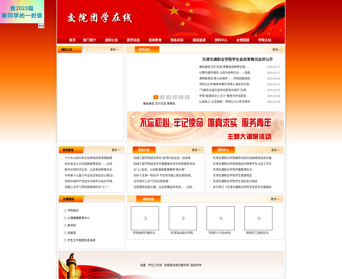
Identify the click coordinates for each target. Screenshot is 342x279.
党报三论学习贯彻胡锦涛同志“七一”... (88, 187)
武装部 (71, 233)
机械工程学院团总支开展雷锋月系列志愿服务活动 (164, 164)
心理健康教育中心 (78, 218)
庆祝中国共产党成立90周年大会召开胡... (89, 181)
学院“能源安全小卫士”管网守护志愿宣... (223, 96)
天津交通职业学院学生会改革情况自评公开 (237, 59)
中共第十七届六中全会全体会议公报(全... (90, 175)
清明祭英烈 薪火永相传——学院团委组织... (225, 78)
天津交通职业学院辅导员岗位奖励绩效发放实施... (243, 158)
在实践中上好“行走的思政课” (151, 181)
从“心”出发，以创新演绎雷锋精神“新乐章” (160, 169)
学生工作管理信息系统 (81, 240)
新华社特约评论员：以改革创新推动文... (89, 169)
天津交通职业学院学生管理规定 (232, 175)
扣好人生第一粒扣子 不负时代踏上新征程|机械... (163, 175)
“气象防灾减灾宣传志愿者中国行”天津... (223, 90)
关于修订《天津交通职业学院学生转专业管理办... (243, 187)
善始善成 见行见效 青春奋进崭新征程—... (224, 67)
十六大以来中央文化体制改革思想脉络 (88, 158)
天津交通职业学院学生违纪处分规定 (235, 181)
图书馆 (71, 225)
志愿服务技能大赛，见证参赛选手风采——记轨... (164, 187)
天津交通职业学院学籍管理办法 (232, 169)
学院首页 (73, 210)
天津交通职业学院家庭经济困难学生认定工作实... (243, 164)
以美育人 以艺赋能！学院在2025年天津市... (225, 101)
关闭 (41, 26)
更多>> (114, 49)
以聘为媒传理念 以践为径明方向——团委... (225, 72)
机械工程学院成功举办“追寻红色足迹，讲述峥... (163, 158)
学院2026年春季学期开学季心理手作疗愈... (225, 84)
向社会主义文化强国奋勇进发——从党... (89, 164)
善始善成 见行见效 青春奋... (160, 103)
